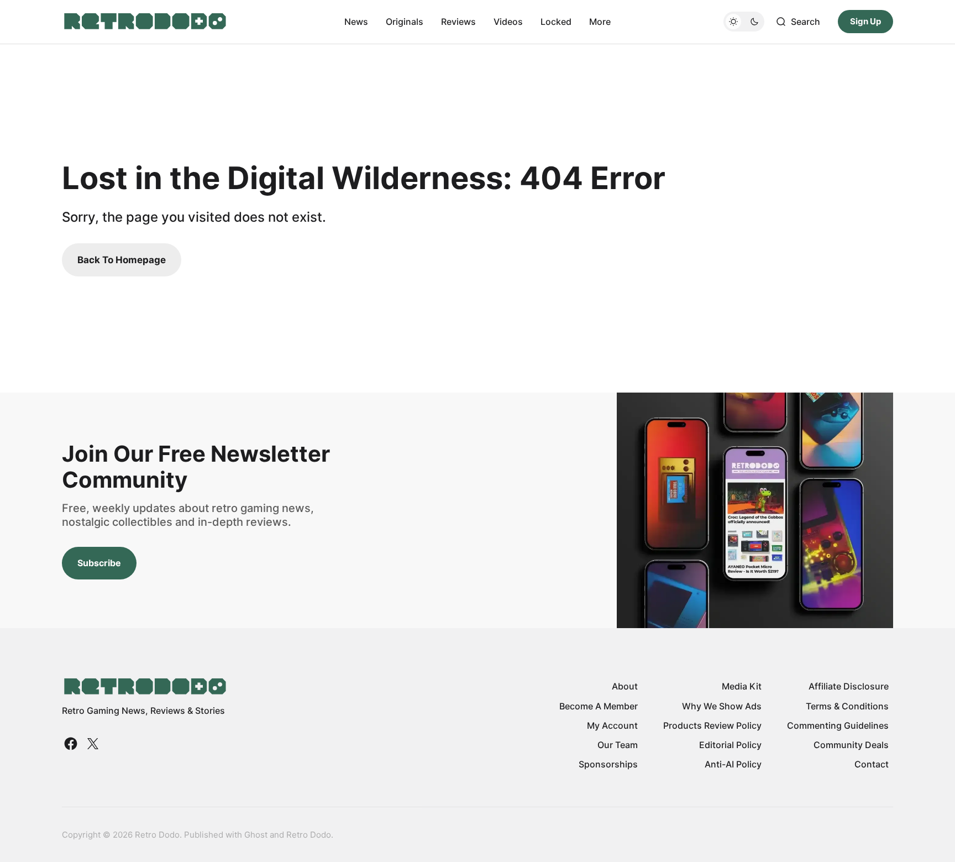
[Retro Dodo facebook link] (72, 743)
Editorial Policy (730, 744)
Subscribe (99, 562)
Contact (871, 764)
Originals (404, 21)
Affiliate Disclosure (849, 686)
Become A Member (598, 706)
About (625, 686)
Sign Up (865, 21)
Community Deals (851, 744)
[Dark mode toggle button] (743, 22)
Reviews (458, 21)
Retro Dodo (308, 834)
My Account (612, 725)
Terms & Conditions (847, 706)
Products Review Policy (712, 725)
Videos (508, 21)
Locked (556, 21)
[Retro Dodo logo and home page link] (144, 21)
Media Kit (742, 686)
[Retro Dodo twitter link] (92, 743)
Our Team (617, 744)
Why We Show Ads (722, 706)
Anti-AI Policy (733, 764)
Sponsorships (608, 764)
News (356, 21)
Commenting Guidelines (838, 725)
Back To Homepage (121, 259)
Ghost (255, 834)
